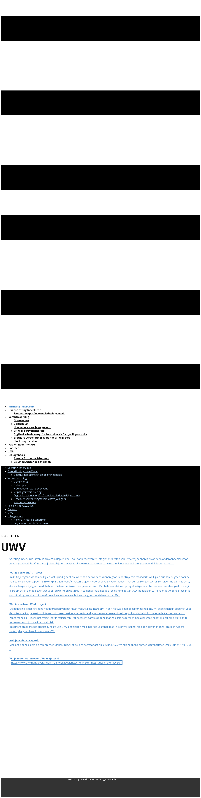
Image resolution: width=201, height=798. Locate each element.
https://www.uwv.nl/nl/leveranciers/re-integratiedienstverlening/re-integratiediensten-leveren (66, 662)
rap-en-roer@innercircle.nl (55, 645)
